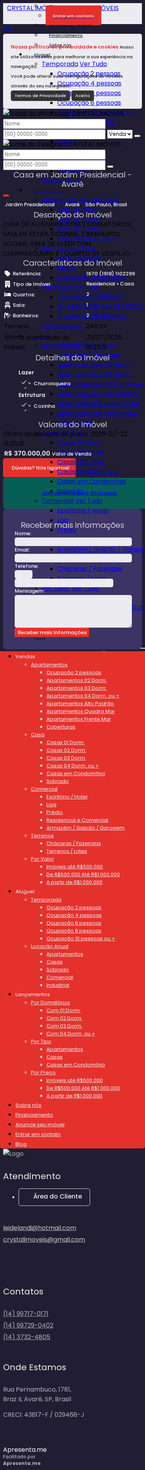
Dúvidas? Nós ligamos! (41, 467)
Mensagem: (29, 591)
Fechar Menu (62, 326)
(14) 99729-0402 (28, 1325)
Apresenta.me (25, 1449)
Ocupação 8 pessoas (89, 102)
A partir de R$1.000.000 (91, 316)
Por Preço (57, 287)
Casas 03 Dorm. (81, 462)
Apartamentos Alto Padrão (98, 394)
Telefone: (27, 566)
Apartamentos (64, 345)
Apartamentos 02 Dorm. (94, 364)
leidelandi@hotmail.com (39, 1227)
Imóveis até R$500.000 (91, 296)
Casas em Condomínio (91, 277)
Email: (22, 549)
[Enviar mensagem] (137, 136)
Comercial (57, 500)
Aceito (82, 95)
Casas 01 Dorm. (80, 442)
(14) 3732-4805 (26, 1337)
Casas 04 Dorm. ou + (88, 471)
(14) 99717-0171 (25, 1313)
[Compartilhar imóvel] (6, 196)
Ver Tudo (93, 63)
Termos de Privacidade (40, 95)
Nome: (23, 533)
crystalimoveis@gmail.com (44, 1239)
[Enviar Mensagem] (110, 166)
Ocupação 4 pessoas (89, 83)
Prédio (67, 529)
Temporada (60, 63)
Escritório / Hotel (82, 510)
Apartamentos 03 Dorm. (94, 374)
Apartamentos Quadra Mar (98, 403)
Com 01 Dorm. (78, 209)
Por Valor (56, 588)
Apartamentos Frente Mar (97, 413)
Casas (66, 267)
